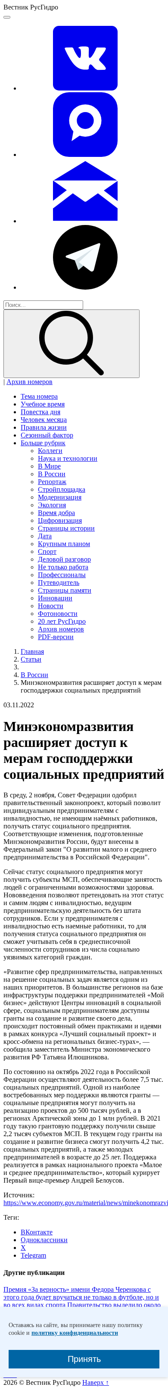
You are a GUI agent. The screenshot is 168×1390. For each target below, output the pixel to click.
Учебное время (43, 404)
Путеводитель (58, 582)
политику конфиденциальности (74, 1333)
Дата (45, 536)
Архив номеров (29, 381)
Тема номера (39, 396)
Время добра (56, 512)
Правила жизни (44, 427)
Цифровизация (60, 520)
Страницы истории (66, 528)
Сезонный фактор (47, 435)
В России (51, 474)
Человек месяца (44, 419)
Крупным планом (64, 543)
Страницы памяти (64, 590)
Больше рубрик (43, 443)
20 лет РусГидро (62, 621)
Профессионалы (62, 574)
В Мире (49, 466)
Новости (50, 605)
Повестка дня (40, 411)
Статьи (31, 659)
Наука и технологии (67, 458)
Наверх (95, 1382)
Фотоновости (58, 613)
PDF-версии (56, 636)
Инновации (55, 598)
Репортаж (52, 481)
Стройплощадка (61, 489)
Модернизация (59, 497)
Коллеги (50, 450)
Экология (52, 505)
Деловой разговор (64, 559)
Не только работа (63, 567)
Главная (32, 651)
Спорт (47, 551)
